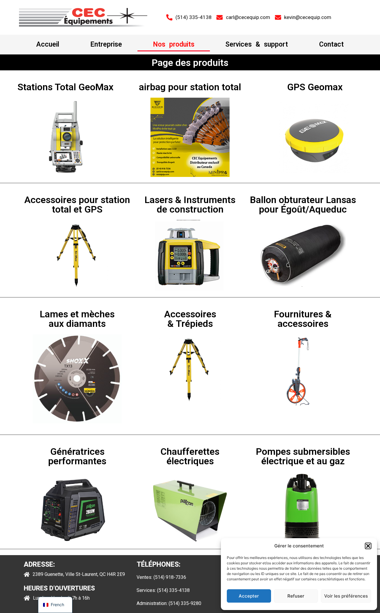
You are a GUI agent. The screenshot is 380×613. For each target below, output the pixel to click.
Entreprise (106, 44)
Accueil (47, 44)
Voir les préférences (346, 596)
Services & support (256, 44)
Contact (331, 44)
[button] (368, 546)
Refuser (295, 596)
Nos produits (173, 44)
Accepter (249, 596)
